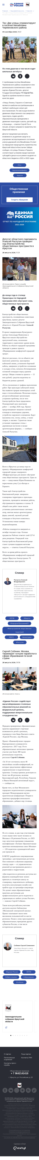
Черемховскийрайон (19, 170)
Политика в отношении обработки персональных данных (19, 1134)
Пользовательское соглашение (19, 1130)
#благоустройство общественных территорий (19, 630)
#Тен (19, 165)
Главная (5, 11)
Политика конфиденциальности (19, 1132)
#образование (29, 977)
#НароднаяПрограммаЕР (19, 623)
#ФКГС (11, 637)
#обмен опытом (11, 977)
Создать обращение (19, 200)
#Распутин (20, 642)
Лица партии (26, 1054)
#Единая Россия (12, 972)
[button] (10, 1035)
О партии (7, 1054)
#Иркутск (27, 618)
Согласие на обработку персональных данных (19, 1137)
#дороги (20, 175)
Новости (29, 11)
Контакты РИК (26, 1058)
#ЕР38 (12, 618)
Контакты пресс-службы (10, 1064)
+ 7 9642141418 (19, 1073)
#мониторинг (27, 637)
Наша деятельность (17, 11)
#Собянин (19, 982)
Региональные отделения (9, 1059)
